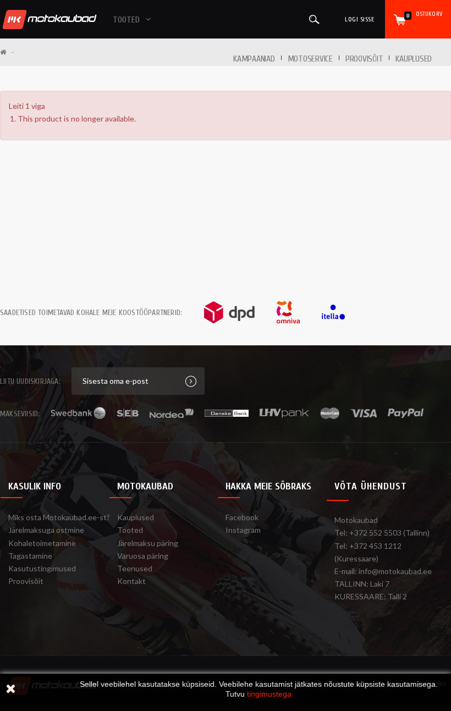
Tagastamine (30, 555)
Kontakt (131, 581)
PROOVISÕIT (364, 59)
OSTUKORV (424, 14)
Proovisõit (25, 581)
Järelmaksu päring (147, 543)
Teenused (134, 568)
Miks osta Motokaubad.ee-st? (59, 517)
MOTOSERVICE (310, 59)
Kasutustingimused (42, 568)
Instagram (243, 529)
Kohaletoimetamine (42, 543)
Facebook (242, 517)
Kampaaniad (254, 59)
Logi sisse (359, 19)
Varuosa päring (142, 555)
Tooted (130, 529)
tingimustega (269, 694)
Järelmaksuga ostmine (46, 529)
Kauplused (413, 59)
